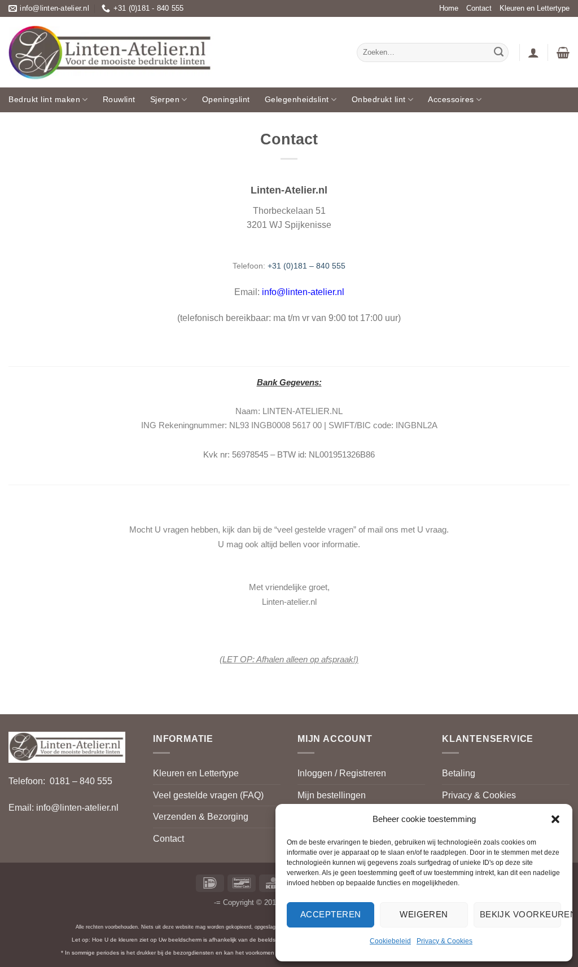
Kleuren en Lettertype (535, 8)
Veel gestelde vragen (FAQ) (208, 795)
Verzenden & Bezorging (200, 816)
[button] (555, 819)
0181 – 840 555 (81, 781)
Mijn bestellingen (331, 795)
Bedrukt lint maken (44, 99)
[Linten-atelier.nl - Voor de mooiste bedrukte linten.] (111, 52)
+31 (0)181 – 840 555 (306, 266)
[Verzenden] (498, 52)
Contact (479, 8)
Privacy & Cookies (444, 941)
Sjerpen (165, 99)
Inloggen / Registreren (341, 773)
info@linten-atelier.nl (303, 292)
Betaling (458, 773)
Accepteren (330, 914)
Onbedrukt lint (379, 99)
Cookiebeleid (390, 941)
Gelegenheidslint (297, 99)
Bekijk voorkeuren (520, 914)
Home (448, 8)
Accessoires (451, 99)
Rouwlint (119, 99)
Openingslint (226, 99)
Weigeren (424, 914)
